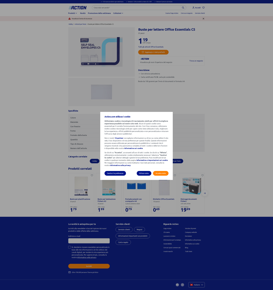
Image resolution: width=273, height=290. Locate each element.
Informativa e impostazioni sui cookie (152, 160)
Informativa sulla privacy (120, 165)
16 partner (119, 138)
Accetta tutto (161, 173)
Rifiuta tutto (144, 173)
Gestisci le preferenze (115, 173)
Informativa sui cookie (133, 148)
